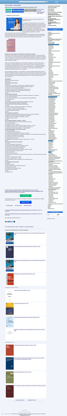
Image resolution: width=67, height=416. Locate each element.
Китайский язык (52, 130)
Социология (51, 59)
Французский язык (52, 99)
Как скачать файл (9, 205)
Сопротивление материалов (54, 6)
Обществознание (52, 82)
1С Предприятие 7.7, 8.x (53, 192)
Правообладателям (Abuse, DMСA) (40, 13)
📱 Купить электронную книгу (18, 11)
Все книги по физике (52, 7)
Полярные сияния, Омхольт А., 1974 (21, 303)
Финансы (50, 145)
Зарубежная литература (53, 87)
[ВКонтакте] (5, 221)
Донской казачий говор (53, 128)
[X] (14, 221)
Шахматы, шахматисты (53, 183)
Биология (50, 53)
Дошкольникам (51, 43)
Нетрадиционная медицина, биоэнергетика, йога (53, 189)
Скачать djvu (26, 195)
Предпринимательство (53, 149)
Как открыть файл (40, 9)
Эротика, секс (51, 197)
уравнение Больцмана (29, 226)
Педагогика (51, 60)
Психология (51, 72)
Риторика (50, 67)
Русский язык (51, 47)
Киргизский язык (52, 135)
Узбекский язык (51, 110)
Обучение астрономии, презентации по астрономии (54, 14)
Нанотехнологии (52, 159)
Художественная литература (54, 65)
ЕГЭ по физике (51, 10)
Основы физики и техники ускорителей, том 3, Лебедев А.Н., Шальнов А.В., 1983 (29, 385)
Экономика (51, 144)
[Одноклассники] (7, 221)
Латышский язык (52, 120)
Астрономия (51, 75)
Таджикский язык (52, 139)
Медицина (51, 186)
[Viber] (10, 221)
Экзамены (50, 37)
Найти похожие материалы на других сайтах (30, 10)
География (51, 84)
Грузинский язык (52, 134)
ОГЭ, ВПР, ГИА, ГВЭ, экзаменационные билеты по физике (54, 23)
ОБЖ (50, 68)
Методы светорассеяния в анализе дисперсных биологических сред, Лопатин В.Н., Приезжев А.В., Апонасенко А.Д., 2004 (29, 358)
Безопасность (51, 199)
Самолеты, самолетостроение (54, 163)
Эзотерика (51, 153)
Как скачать (39, 10)
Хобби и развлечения (53, 155)
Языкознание (51, 133)
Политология (51, 54)
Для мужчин (51, 194)
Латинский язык (52, 104)
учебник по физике (11, 226)
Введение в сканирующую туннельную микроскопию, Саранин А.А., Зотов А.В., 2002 (29, 330)
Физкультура (51, 77)
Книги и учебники (51, 42)
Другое (49, 206)
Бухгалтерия (51, 147)
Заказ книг (51, 176)
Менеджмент (51, 142)
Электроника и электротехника (55, 157)
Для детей (51, 55)
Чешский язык (51, 124)
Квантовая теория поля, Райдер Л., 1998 (22, 290)
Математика (51, 45)
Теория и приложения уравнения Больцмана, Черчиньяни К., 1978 (27, 246)
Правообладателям (27, 205)
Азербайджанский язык (53, 114)
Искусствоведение (52, 57)
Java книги (51, 177)
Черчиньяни (21, 226)
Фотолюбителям (52, 154)
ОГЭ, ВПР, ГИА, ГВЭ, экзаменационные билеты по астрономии (54, 19)
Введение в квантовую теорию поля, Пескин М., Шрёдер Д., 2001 (26, 317)
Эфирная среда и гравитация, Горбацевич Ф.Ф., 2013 (24, 273)
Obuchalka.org (8, 413)
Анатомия (50, 63)
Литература (51, 48)
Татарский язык (52, 109)
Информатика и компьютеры (54, 50)
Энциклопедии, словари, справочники (55, 203)
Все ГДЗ (49, 35)
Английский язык (52, 98)
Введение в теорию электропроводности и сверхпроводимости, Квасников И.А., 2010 (29, 234)
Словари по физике (52, 25)
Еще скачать (8, 11)
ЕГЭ (49, 36)
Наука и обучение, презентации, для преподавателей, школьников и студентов (55, 40)
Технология (51, 58)
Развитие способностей (53, 182)
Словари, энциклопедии (53, 198)
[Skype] (13, 221)
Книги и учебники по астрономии (55, 12)
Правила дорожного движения (55, 62)
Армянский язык (52, 108)
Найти (49, 207)
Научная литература (53, 92)
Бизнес (50, 148)
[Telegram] (11, 221)
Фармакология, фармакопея (54, 158)
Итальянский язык (52, 103)
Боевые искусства (52, 202)
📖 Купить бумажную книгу (18, 9)
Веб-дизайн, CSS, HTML (53, 193)
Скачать (8, 9)
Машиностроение (52, 178)
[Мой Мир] (8, 221)
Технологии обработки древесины (55, 171)
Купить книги (25, 202)
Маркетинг (51, 143)
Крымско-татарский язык (53, 113)
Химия (50, 52)
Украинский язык (52, 105)
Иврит (50, 129)
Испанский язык (52, 100)
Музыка (50, 78)
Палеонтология (52, 83)
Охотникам (51, 164)
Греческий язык (52, 119)
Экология (50, 79)
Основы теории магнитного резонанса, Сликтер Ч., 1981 (25, 345)
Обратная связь (51, 208)
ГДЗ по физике (51, 9)
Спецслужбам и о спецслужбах (55, 187)
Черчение (50, 70)
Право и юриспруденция (53, 74)
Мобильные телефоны (53, 165)
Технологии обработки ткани (54, 168)
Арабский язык (51, 115)
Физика (50, 49)
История (50, 69)
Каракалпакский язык (53, 138)
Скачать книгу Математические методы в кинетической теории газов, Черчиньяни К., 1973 (24, 191)
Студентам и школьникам (53, 88)
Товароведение (52, 150)
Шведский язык (52, 125)
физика (16, 226)
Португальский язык (52, 123)
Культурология (51, 89)
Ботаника (50, 64)
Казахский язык (52, 118)
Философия (51, 73)
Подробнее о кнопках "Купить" (13, 15)
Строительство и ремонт (53, 166)
